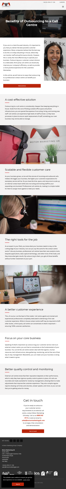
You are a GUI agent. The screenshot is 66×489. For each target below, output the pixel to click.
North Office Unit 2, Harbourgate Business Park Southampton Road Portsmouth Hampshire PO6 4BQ (11, 455)
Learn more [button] (26, 480)
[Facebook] (18, 440)
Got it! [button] (18, 484)
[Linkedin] (11, 440)
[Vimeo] (14, 440)
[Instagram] (21, 440)
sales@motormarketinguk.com (33, 420)
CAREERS (62, 2)
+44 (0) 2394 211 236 (49, 2)
